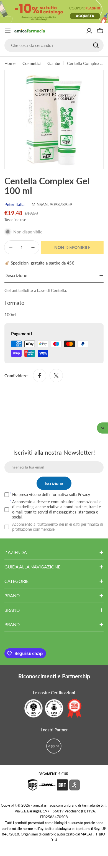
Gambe (53, 63)
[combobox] (54, 45)
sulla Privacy (79, 494)
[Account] (89, 30)
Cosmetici (31, 63)
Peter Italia (14, 204)
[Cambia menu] (7, 30)
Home (10, 63)
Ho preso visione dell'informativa (51, 494)
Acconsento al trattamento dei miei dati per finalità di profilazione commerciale (57, 527)
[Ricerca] (95, 45)
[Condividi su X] (56, 375)
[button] (102, 428)
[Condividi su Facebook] (39, 375)
